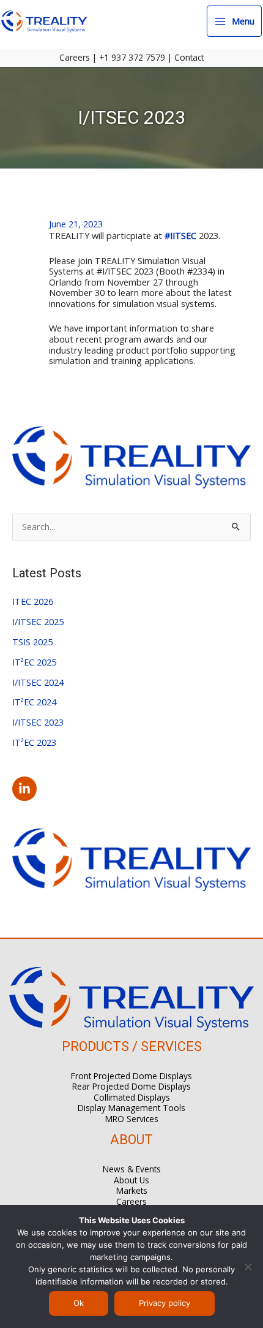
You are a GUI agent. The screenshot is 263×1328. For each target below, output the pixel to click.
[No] (248, 1267)
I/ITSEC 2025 (38, 621)
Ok (78, 1303)
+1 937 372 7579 (132, 57)
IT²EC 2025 (34, 662)
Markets (131, 1190)
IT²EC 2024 (34, 702)
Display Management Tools (131, 1108)
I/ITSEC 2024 (38, 682)
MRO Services (131, 1119)
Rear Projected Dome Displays (131, 1086)
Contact (189, 57)
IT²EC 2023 (34, 742)
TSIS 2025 (32, 642)
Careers (74, 57)
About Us (131, 1180)
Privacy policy (164, 1303)
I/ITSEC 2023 (38, 722)
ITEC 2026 (32, 601)
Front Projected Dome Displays (131, 1076)
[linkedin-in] (26, 788)
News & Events (132, 1169)
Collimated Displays (132, 1097)
